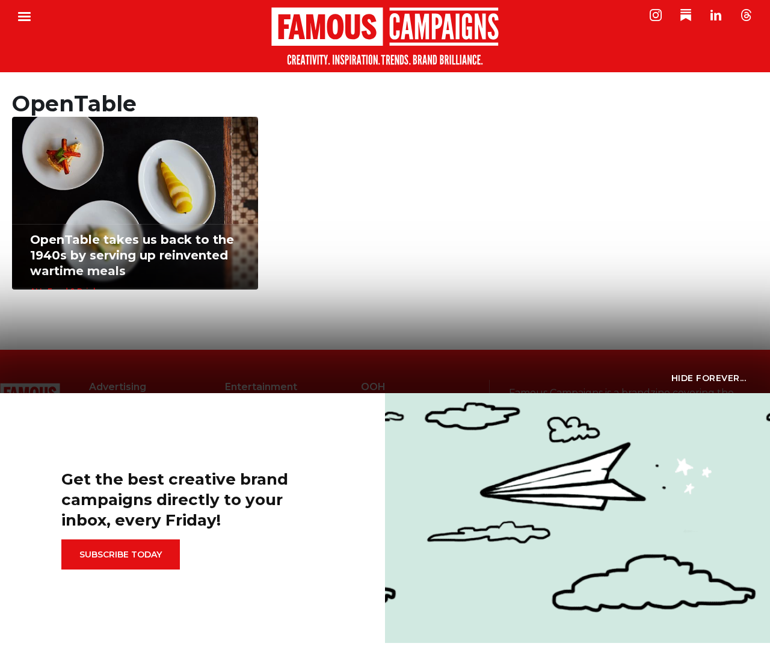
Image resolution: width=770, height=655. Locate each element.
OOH (373, 387)
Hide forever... (709, 378)
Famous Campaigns (385, 36)
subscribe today (120, 554)
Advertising (117, 387)
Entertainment (261, 387)
